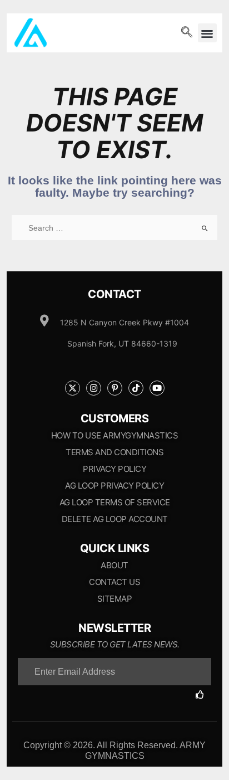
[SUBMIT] (203, 694)
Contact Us (114, 582)
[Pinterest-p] (114, 388)
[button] (207, 33)
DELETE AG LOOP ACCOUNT (115, 519)
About (114, 565)
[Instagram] (93, 388)
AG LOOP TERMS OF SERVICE (114, 502)
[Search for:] (114, 227)
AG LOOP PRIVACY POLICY (114, 485)
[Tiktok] (135, 388)
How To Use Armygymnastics (114, 435)
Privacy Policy (114, 469)
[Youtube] (157, 388)
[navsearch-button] (187, 33)
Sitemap (114, 598)
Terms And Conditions (114, 452)
